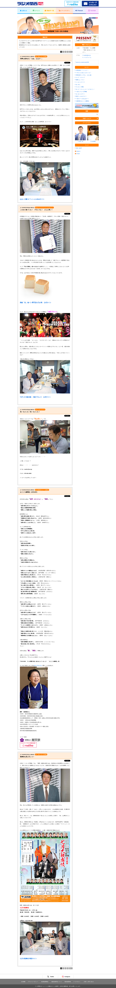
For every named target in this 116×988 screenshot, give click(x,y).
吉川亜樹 (93, 141)
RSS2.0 (78, 151)
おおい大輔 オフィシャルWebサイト (32, 199)
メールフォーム (87, 57)
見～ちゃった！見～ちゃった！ (30, 412)
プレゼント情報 (80, 86)
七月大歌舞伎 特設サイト (28, 958)
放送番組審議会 (44, 981)
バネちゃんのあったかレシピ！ (83, 72)
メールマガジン (76, 981)
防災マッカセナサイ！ (81, 96)
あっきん (78, 84)
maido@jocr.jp (87, 55)
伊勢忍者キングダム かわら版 (83, 75)
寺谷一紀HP (79, 148)
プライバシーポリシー (33, 981)
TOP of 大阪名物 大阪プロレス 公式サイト (35, 397)
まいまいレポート (80, 94)
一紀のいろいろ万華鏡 (81, 91)
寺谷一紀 (81, 141)
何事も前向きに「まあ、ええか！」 (31, 58)
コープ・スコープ (80, 77)
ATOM (78, 153)
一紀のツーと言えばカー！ (82, 98)
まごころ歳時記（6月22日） (29, 492)
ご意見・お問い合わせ (88, 981)
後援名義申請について (56, 981)
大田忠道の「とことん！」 (82, 70)
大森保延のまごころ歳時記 (82, 101)
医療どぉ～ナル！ (80, 79)
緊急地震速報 (68, 981)
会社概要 (23, 981)
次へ (71, 51)
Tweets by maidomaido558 (82, 62)
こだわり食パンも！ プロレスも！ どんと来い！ (36, 210)
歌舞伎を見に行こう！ (27, 756)
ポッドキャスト (38, 665)
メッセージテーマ (80, 82)
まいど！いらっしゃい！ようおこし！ (85, 89)
